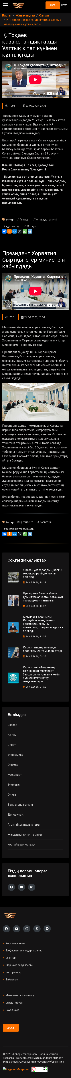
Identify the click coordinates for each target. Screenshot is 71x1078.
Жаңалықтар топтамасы (25, 834)
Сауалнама (12, 1010)
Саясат (12, 725)
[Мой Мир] (14, 231)
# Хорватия (44, 522)
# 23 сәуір (30, 226)
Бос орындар (13, 972)
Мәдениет (15, 774)
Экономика (15, 755)
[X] (19, 231)
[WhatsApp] (25, 231)
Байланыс (12, 979)
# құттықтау (11, 226)
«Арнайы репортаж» (21, 844)
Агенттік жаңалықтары (24, 824)
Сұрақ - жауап (14, 1002)
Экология (14, 784)
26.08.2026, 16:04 (36, 606)
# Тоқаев (23, 219)
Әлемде (13, 764)
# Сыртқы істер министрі (19, 528)
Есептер (11, 957)
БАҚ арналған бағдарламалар (24, 950)
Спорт (12, 745)
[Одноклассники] (9, 231)
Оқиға (12, 794)
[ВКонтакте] (4, 231)
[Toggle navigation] (5, 5)
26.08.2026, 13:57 (36, 636)
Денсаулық (15, 814)
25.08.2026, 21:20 (36, 687)
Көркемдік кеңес (16, 943)
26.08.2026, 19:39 (36, 582)
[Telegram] (30, 231)
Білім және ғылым (20, 804)
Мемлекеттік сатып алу (20, 995)
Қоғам (12, 735)
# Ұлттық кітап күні (45, 219)
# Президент (25, 522)
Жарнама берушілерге (19, 965)
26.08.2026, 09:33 (36, 656)
